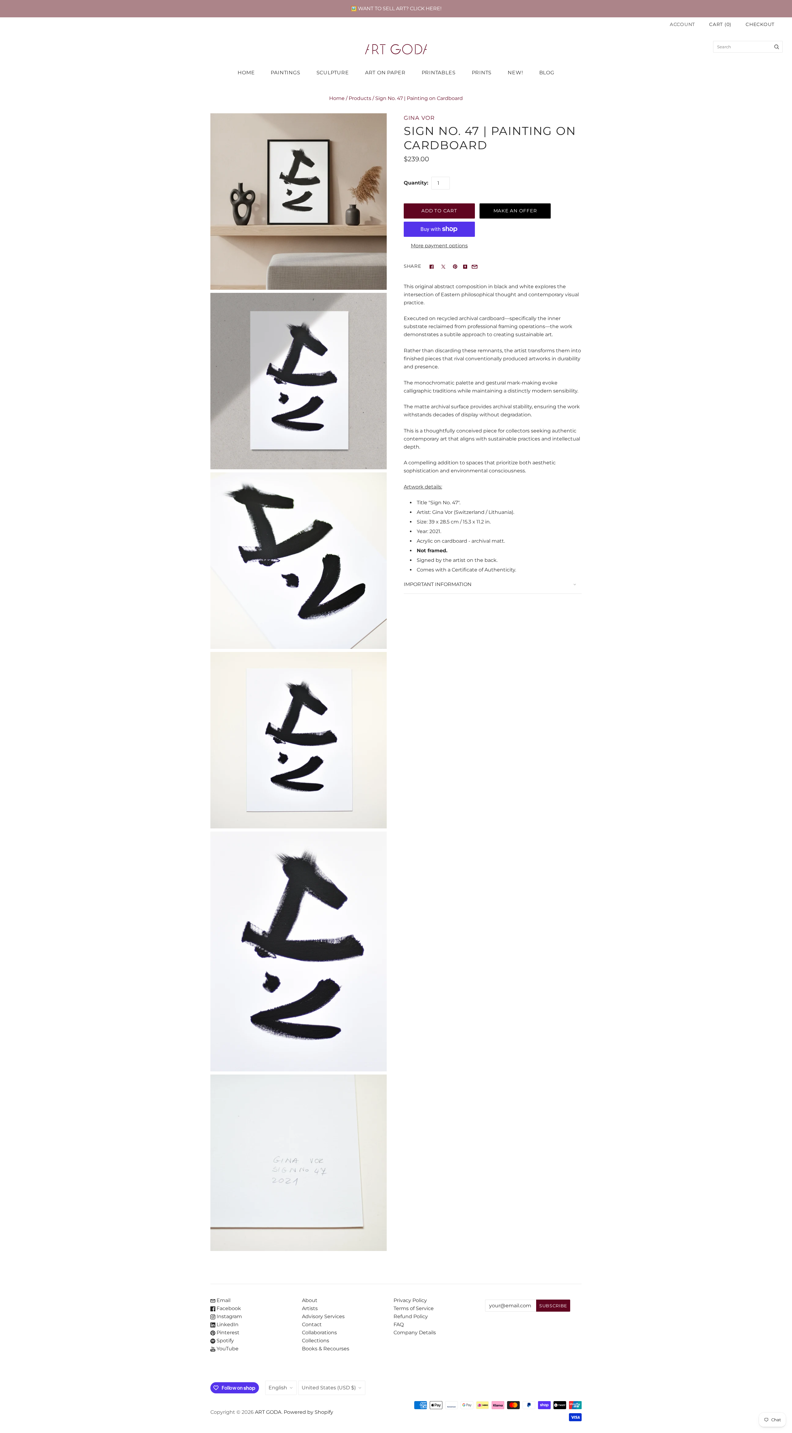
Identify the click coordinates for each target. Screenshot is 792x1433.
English (278, 1388)
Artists (310, 1308)
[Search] (777, 47)
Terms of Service (414, 1308)
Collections (315, 1341)
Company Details (415, 1332)
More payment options (439, 246)
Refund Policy (411, 1316)
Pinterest (227, 1332)
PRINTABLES (439, 73)
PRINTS (482, 73)
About (309, 1300)
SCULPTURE (332, 73)
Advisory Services (323, 1316)
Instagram (228, 1316)
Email (222, 1300)
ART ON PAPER (385, 73)
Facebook (228, 1308)
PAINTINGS (285, 73)
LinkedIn (227, 1324)
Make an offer (515, 211)
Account (682, 24)
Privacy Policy (410, 1300)
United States (329, 1388)
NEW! (515, 73)
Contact (312, 1324)
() (720, 24)
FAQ (399, 1324)
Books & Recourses (325, 1349)
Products (360, 98)
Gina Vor (419, 117)
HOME (246, 73)
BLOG (546, 73)
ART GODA (268, 1412)
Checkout (760, 24)
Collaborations (319, 1332)
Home (337, 98)
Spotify (224, 1341)
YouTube (227, 1349)
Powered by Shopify (308, 1412)
